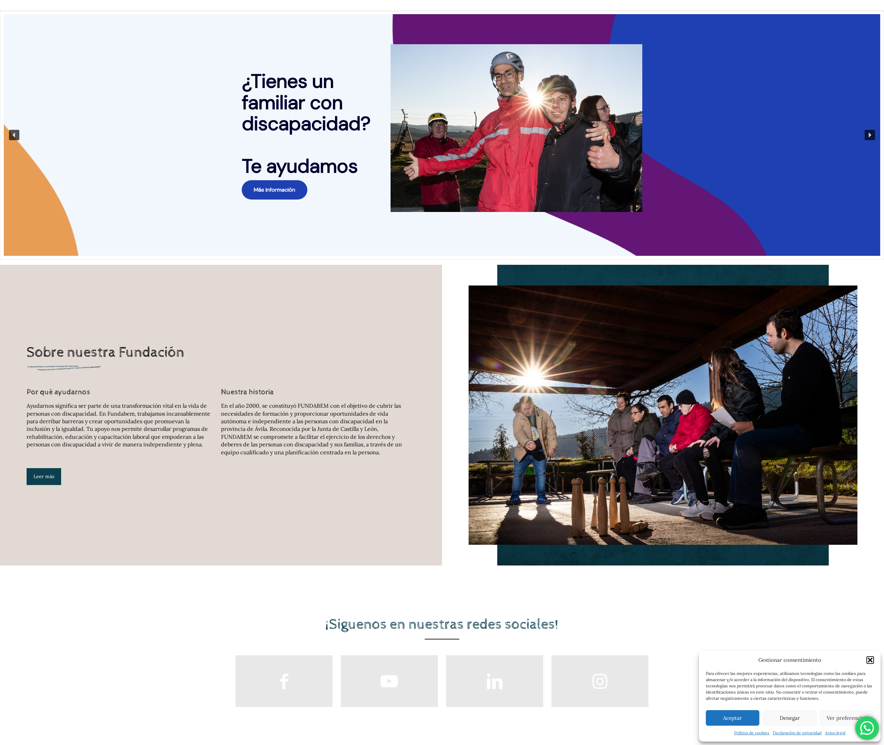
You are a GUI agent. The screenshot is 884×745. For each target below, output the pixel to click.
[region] (442, 135)
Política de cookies (751, 732)
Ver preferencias (847, 718)
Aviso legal (835, 732)
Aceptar (732, 718)
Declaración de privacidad (797, 732)
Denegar (790, 718)
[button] (870, 660)
